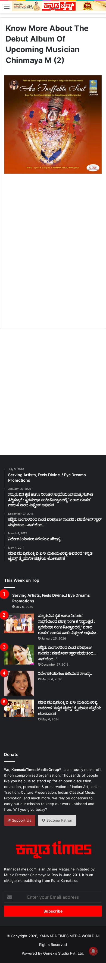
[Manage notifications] (93, 951)
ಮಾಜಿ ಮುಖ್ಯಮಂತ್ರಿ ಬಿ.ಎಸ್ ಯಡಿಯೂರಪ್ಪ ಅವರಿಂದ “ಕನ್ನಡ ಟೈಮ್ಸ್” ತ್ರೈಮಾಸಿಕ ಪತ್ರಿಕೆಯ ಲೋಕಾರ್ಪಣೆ (69, 708)
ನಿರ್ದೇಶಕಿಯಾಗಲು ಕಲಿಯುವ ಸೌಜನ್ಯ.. (65, 673)
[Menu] (7, 6)
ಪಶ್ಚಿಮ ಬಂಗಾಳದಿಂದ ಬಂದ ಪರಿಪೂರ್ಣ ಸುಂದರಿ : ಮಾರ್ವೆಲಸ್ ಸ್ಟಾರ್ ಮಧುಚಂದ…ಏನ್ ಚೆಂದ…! (67, 653)
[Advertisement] (53, 257)
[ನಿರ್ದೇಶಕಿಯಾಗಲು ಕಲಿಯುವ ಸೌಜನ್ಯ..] (19, 683)
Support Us (21, 820)
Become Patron (58, 820)
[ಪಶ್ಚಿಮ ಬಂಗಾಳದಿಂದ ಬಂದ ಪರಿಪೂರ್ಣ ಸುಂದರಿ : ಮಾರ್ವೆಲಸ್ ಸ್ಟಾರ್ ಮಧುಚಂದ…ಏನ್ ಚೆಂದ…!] (19, 655)
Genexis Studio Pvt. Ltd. (63, 953)
